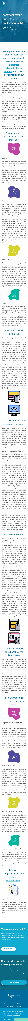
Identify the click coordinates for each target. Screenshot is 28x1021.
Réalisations (20, 1004)
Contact (19, 1006)
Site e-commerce (9, 1004)
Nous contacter (8, 948)
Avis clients (10, 1006)
